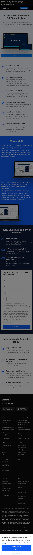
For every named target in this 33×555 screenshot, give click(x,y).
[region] (16, 544)
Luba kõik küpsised (16, 546)
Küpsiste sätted (16, 553)
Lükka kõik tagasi (16, 549)
